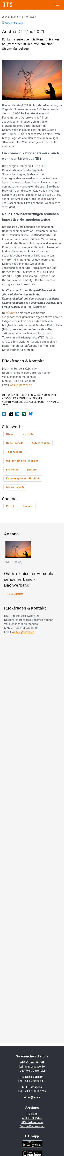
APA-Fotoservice (32, 1122)
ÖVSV (11, 313)
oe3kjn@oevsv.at (21, 385)
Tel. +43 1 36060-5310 (32, 1081)
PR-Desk (32, 1114)
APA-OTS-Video (32, 1118)
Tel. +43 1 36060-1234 (32, 1091)
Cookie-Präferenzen (32, 1126)
